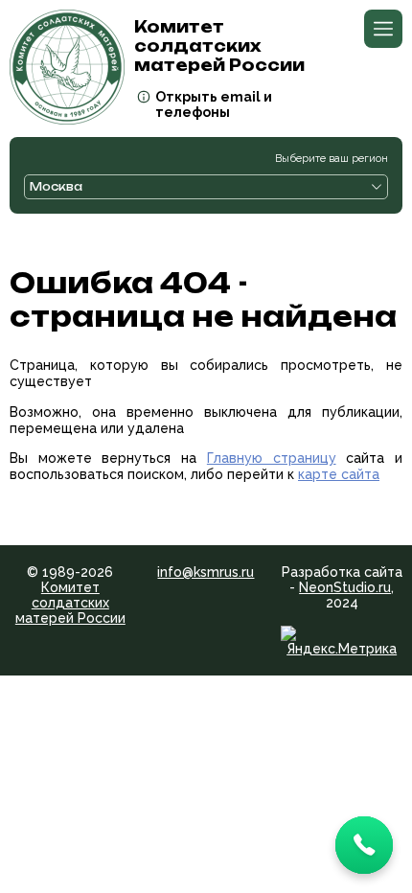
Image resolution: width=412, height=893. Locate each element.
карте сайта (338, 474)
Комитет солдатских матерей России (70, 603)
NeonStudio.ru (345, 587)
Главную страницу (271, 458)
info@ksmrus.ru (205, 572)
